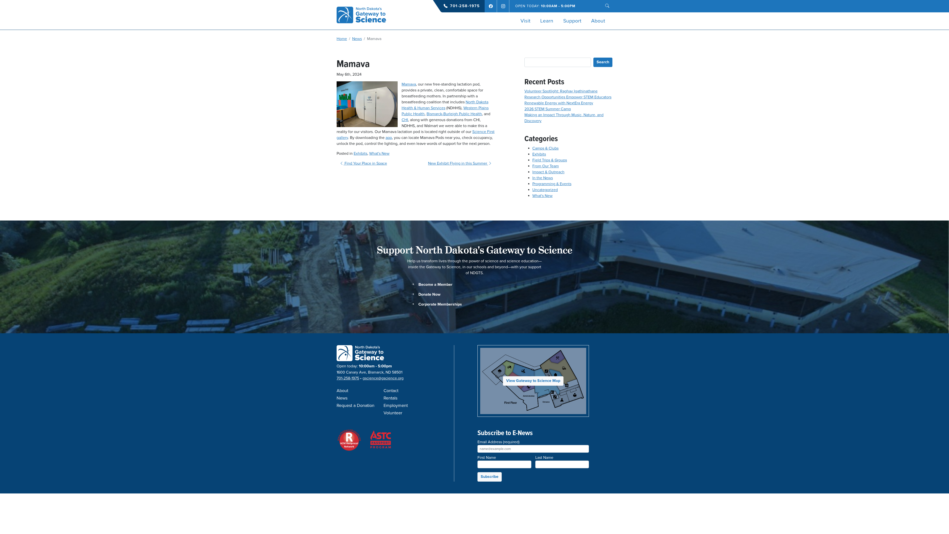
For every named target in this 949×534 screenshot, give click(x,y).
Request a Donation (355, 405)
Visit (525, 21)
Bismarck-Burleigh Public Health (454, 113)
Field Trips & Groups (549, 160)
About (598, 21)
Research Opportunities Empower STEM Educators (567, 97)
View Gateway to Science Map (533, 380)
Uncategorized (545, 189)
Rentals (390, 398)
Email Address (498, 442)
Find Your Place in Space (365, 163)
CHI (405, 119)
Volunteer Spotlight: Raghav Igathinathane (561, 91)
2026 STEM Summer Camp (547, 109)
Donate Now (428, 294)
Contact (391, 391)
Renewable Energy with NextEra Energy (558, 103)
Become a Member (435, 284)
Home (342, 38)
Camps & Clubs (545, 148)
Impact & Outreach (548, 172)
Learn (546, 21)
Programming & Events (551, 183)
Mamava (409, 84)
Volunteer (393, 413)
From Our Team (545, 166)
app (389, 137)
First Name (486, 457)
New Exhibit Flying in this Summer (458, 163)
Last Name (544, 457)
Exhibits (360, 153)
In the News (542, 178)
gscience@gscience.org (383, 378)
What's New (379, 153)
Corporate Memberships (439, 304)
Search (603, 62)
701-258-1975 (465, 6)
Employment (396, 405)
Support (572, 21)
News (357, 38)
